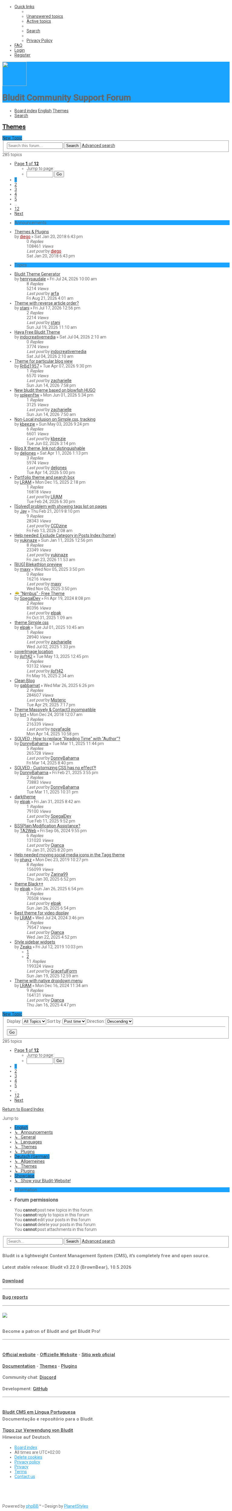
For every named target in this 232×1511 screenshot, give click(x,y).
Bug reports (15, 1297)
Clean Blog (24, 680)
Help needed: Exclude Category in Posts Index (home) (65, 535)
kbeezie (27, 424)
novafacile (61, 729)
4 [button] (15, 194)
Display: (14, 1021)
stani (24, 308)
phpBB (32, 1506)
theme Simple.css (31, 622)
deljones (28, 453)
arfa (55, 293)
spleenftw (29, 395)
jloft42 (26, 656)
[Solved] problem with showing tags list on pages (60, 506)
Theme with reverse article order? (46, 303)
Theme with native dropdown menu (48, 980)
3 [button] (15, 189)
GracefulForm (64, 971)
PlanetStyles (76, 1506)
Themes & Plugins (31, 231)
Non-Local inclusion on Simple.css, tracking (54, 419)
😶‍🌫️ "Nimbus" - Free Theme (39, 593)
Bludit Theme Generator (37, 274)
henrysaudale (33, 278)
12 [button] (16, 208)
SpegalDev (30, 598)
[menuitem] (45, 16)
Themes (14, 126)
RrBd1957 (29, 366)
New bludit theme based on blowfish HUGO (54, 390)
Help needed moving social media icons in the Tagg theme (69, 854)
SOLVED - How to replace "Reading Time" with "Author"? (67, 738)
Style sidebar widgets (34, 942)
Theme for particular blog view (43, 361)
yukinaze (28, 540)
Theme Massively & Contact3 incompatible (55, 709)
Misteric (58, 700)
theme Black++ (28, 883)
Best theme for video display (41, 913)
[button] (26, 163)
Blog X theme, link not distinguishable (49, 448)
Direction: (96, 1021)
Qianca (57, 845)
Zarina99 (59, 874)
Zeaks (26, 946)
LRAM (25, 482)
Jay (23, 511)
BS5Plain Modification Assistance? (47, 825)
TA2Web (28, 830)
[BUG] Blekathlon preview (38, 564)
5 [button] (15, 199)
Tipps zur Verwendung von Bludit (37, 1430)
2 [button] (15, 184)
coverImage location (33, 651)
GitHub (40, 1389)
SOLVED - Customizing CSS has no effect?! (55, 767)
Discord (48, 1377)
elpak (56, 612)
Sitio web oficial (98, 1354)
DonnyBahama (34, 743)
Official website (19, 1354)
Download (13, 1281)
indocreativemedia (38, 337)
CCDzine (59, 525)
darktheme (25, 796)
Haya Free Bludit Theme (37, 332)
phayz (26, 859)
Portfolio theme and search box (44, 477)
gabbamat (30, 685)
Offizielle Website (58, 1354)
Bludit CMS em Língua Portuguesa (39, 1412)
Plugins (69, 1366)
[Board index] (14, 84)
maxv (25, 569)
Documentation (18, 1366)
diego (25, 236)
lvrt (23, 714)
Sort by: (55, 1021)
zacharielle (61, 380)
